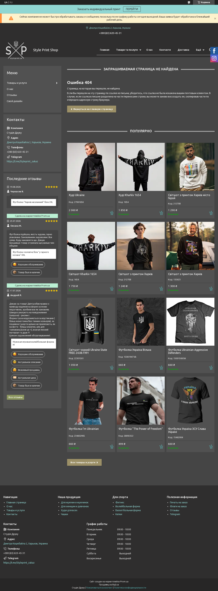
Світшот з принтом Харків (136, 274)
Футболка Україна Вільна (135, 349)
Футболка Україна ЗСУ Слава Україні (187, 430)
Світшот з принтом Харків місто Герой (189, 196)
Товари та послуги (127, 49)
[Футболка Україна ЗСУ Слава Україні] (190, 401)
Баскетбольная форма (128, 510)
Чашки (64, 514)
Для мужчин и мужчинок (74, 502)
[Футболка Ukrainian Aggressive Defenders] (190, 322)
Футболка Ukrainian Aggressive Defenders (188, 351)
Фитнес (119, 502)
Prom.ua (124, 581)
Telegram (175, 514)
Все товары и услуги (83, 462)
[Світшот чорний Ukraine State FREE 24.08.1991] (91, 322)
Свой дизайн (14, 101)
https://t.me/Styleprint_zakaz (22, 161)
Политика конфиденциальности (130, 588)
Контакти (165, 49)
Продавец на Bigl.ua (109, 584)
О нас (149, 49)
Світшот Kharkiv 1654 (82, 274)
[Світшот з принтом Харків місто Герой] (190, 167)
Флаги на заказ (178, 506)
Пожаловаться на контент (99, 588)
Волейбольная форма (127, 506)
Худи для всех (69, 510)
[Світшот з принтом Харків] (141, 246)
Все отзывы (15, 397)
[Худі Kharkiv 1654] (141, 167)
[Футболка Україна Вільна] (141, 322)
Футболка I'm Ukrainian (84, 428)
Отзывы (12, 94)
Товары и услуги (17, 82)
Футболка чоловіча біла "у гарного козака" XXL (31, 253)
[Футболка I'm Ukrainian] (91, 401)
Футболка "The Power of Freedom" (141, 428)
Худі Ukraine (76, 195)
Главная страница (16, 502)
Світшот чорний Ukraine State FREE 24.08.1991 (88, 351)
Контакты (11, 514)
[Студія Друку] (16, 50)
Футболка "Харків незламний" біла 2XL (33, 202)
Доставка (183, 49)
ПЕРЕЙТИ (132, 9)
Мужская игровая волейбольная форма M (33, 343)
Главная (104, 49)
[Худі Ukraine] (91, 167)
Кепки (118, 514)
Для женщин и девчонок (75, 506)
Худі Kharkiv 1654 (130, 195)
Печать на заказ (179, 502)
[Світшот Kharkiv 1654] (91, 246)
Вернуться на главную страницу (93, 109)
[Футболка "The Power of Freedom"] (141, 401)
